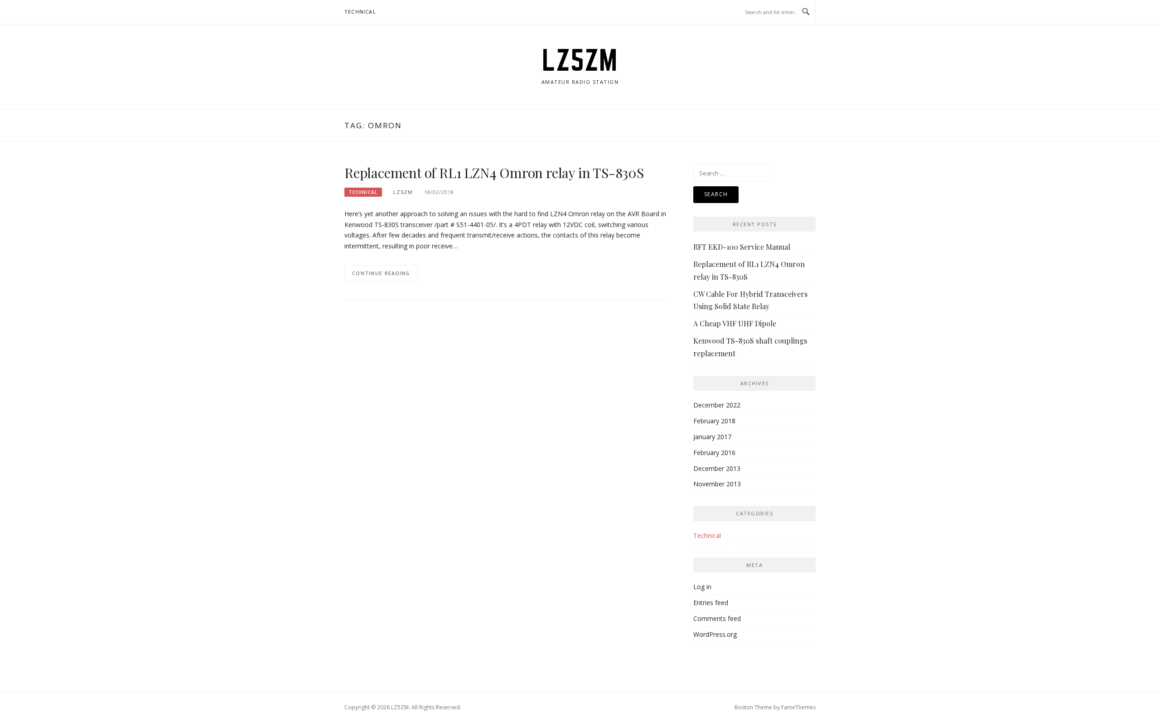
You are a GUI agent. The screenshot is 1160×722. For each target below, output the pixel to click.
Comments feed (717, 618)
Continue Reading (381, 273)
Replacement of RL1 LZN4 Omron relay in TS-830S (494, 173)
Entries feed (710, 602)
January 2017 (712, 436)
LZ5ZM (580, 60)
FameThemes (798, 707)
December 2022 (716, 405)
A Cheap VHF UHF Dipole (734, 323)
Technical (360, 11)
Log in (702, 586)
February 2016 (714, 452)
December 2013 (716, 468)
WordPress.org (715, 634)
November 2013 (717, 484)
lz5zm (403, 192)
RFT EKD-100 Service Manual (741, 247)
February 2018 (714, 421)
